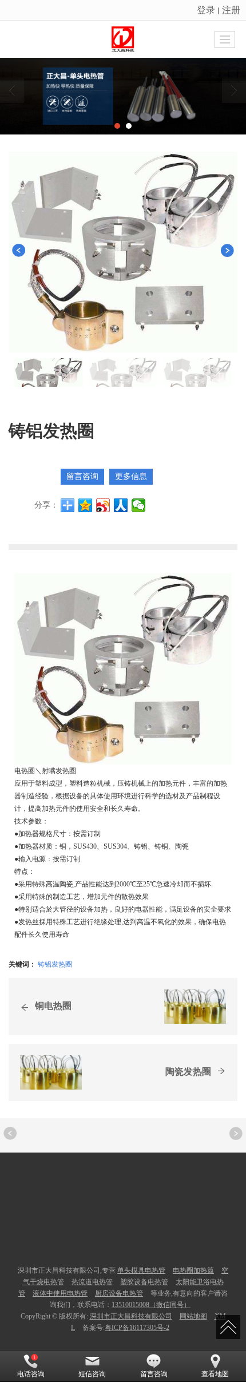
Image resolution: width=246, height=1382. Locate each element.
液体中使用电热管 (60, 1293)
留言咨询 (82, 476)
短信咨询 (92, 1374)
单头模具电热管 (141, 1270)
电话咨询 (31, 1374)
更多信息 (131, 476)
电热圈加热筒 (193, 1270)
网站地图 (193, 1316)
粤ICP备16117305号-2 (137, 1328)
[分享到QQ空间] (85, 505)
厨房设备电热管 (119, 1293)
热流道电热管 (92, 1282)
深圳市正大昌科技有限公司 (131, 1316)
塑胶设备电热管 (144, 1282)
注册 (231, 9)
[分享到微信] (139, 505)
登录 (206, 9)
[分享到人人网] (121, 505)
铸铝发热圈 (55, 963)
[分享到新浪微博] (103, 505)
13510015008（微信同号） (151, 1305)
